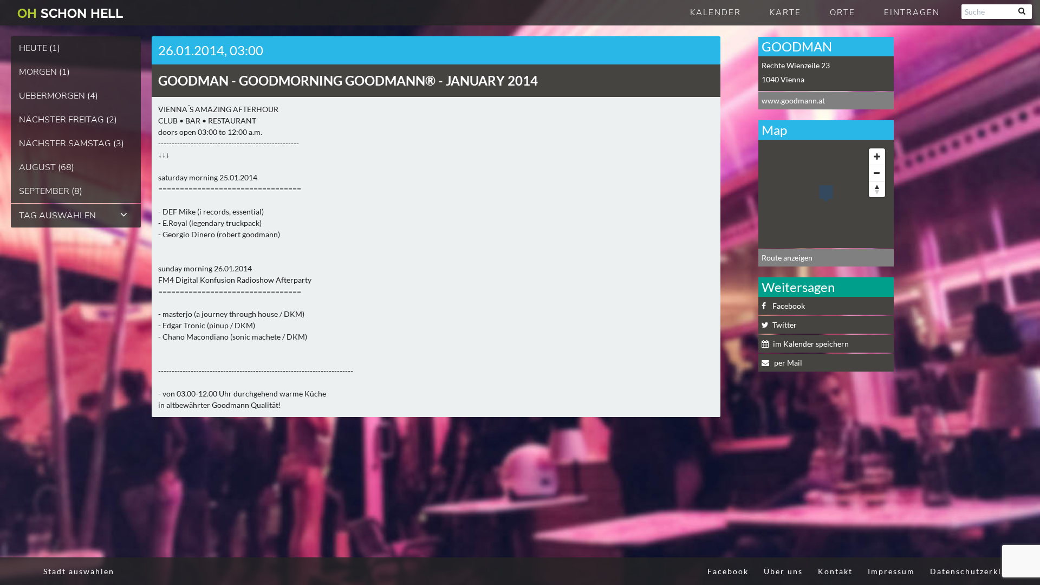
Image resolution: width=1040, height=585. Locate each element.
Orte (842, 12)
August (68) (46, 167)
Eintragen (912, 12)
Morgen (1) (44, 72)
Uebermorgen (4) (58, 96)
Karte (785, 12)
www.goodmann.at (793, 100)
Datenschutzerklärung (978, 571)
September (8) (50, 191)
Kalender (715, 12)
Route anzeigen (787, 257)
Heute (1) (39, 48)
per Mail (787, 362)
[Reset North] (877, 189)
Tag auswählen (57, 216)
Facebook (788, 305)
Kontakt (835, 571)
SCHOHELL (70, 13)
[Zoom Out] (877, 173)
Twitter (784, 324)
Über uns (783, 571)
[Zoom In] (877, 156)
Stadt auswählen (78, 571)
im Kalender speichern (811, 343)
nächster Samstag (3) (71, 144)
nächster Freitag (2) (68, 120)
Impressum (891, 571)
